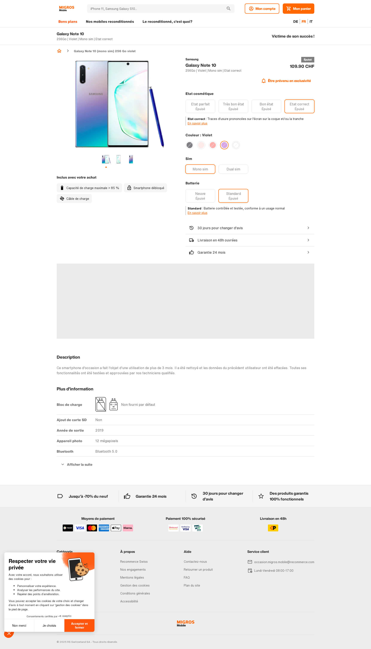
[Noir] (190, 145)
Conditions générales (135, 593)
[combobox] (155, 9)
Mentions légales (132, 577)
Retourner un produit (198, 569)
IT (311, 21)
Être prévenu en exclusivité (289, 80)
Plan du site (192, 585)
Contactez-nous (195, 561)
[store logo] (67, 8)
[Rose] (201, 145)
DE (295, 21)
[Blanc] (236, 145)
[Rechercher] (228, 8)
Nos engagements (133, 569)
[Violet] (224, 145)
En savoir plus (197, 123)
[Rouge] (213, 145)
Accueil (59, 50)
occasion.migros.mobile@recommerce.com (284, 562)
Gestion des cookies (135, 585)
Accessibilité (129, 601)
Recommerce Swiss (134, 561)
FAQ (187, 577)
